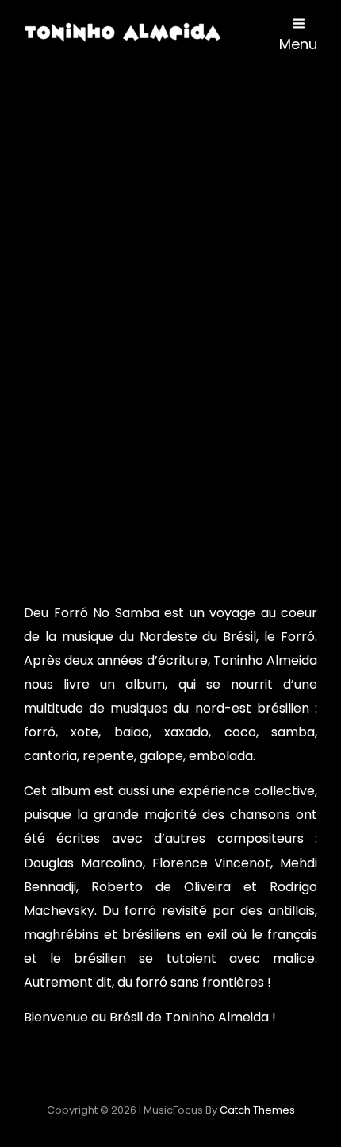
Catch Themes (257, 1110)
